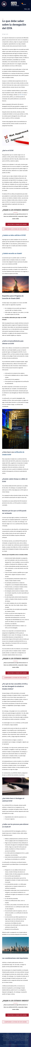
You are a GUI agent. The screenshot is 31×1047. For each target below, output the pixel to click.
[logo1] (15, 2)
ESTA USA (21, 94)
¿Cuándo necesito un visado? (12, 253)
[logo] (4, 2)
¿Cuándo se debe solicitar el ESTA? (14, 235)
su (27, 1038)
